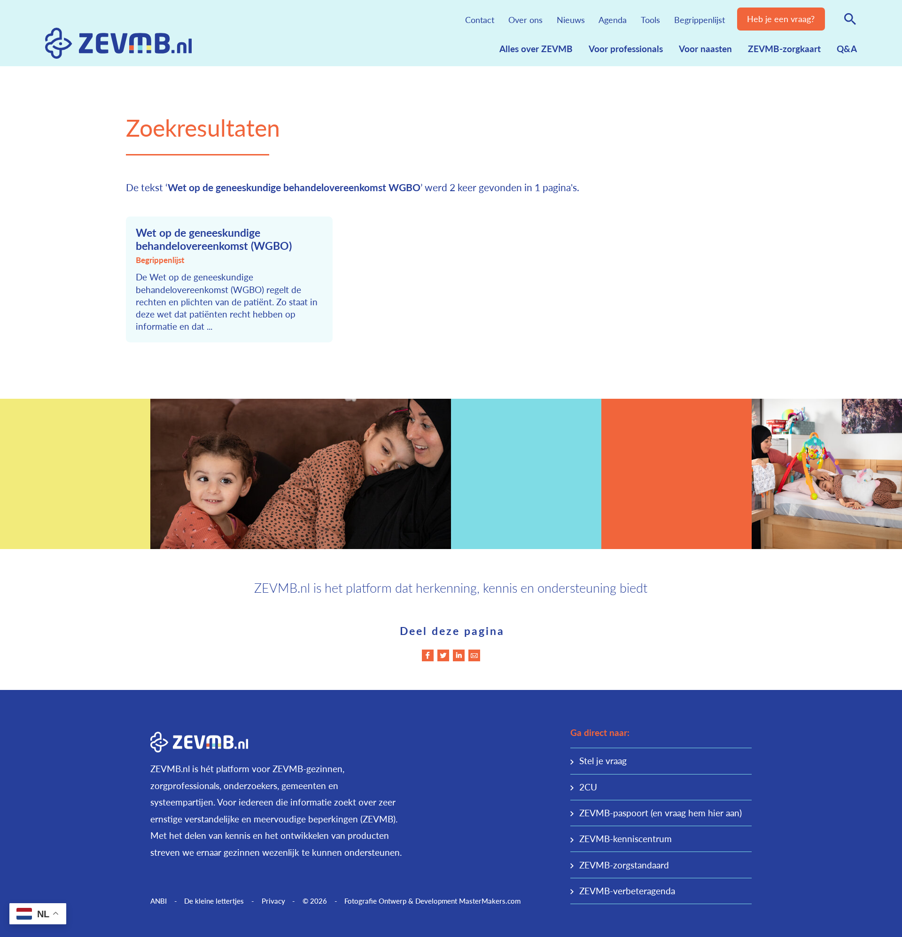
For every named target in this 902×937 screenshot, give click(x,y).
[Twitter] (443, 655)
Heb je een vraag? (781, 18)
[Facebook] (428, 655)
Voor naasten (705, 48)
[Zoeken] (850, 19)
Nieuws (571, 19)
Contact (479, 19)
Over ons (525, 19)
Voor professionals (626, 48)
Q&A (847, 48)
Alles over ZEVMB (536, 48)
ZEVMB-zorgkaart (784, 48)
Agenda (613, 19)
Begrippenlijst (699, 19)
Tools (650, 19)
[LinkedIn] (459, 655)
